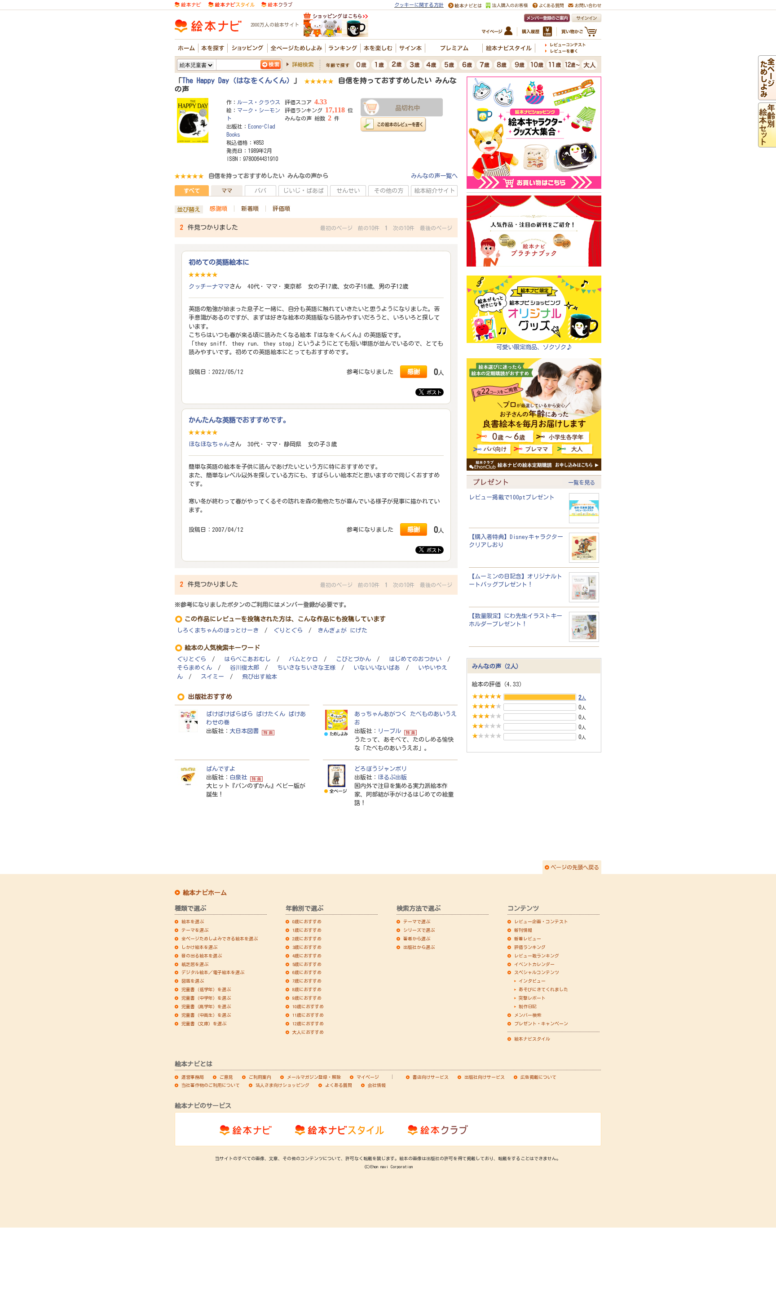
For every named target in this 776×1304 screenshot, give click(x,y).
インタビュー (532, 981)
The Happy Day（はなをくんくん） (238, 80)
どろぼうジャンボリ (380, 768)
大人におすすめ (308, 1032)
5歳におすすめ (307, 964)
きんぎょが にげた (342, 630)
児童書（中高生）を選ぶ (206, 1015)
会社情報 (377, 1085)
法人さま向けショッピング (282, 1085)
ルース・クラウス (258, 102)
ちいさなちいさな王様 (306, 668)
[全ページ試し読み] (767, 95)
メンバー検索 (527, 1015)
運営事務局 (192, 1077)
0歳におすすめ (307, 921)
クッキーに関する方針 (419, 4)
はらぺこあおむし (247, 659)
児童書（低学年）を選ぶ (206, 989)
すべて (192, 190)
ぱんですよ (220, 768)
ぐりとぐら (288, 630)
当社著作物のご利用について (210, 1085)
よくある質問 (338, 1085)
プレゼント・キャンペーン (541, 1023)
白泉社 (238, 777)
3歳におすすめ (307, 947)
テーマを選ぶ (194, 930)
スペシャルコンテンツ (536, 972)
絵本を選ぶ (192, 921)
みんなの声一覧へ (434, 176)
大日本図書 (244, 731)
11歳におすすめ (308, 1015)
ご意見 (226, 1077)
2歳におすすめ (307, 938)
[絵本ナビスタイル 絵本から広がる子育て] (231, 4)
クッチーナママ (209, 286)
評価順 (281, 208)
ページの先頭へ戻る (575, 867)
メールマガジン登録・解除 (314, 1077)
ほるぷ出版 (392, 777)
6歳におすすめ (307, 972)
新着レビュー (527, 938)
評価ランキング (530, 947)
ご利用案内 (260, 1077)
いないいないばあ (376, 668)
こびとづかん (353, 659)
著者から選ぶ (416, 938)
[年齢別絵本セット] (767, 143)
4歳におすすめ (307, 955)
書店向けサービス (431, 1077)
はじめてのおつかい (415, 659)
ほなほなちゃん (209, 444)
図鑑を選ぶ (192, 981)
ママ (226, 190)
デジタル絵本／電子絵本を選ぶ (212, 972)
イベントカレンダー (534, 964)
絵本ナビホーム (205, 893)
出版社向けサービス (484, 1077)
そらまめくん (194, 668)
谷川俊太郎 (244, 668)
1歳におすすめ (307, 930)
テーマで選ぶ (416, 921)
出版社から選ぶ (419, 947)
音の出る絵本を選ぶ (201, 955)
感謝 (413, 371)
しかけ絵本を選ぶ (199, 947)
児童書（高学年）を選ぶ (206, 1006)
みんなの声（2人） (497, 666)
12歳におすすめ (308, 1023)
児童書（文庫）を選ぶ (203, 1023)
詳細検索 (302, 64)
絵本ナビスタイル (532, 1039)
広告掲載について (538, 1077)
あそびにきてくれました (543, 989)
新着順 (250, 208)
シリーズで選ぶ (419, 930)
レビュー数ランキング (536, 955)
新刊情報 (523, 930)
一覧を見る (581, 482)
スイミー (212, 677)
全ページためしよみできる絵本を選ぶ (219, 938)
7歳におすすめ (307, 981)
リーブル (389, 731)
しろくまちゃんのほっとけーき (218, 630)
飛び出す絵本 (259, 677)
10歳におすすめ (308, 1006)
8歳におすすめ (307, 989)
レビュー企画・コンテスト (541, 921)
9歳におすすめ (307, 998)
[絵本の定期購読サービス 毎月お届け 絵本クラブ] (276, 4)
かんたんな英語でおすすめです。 (239, 419)
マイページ (368, 1077)
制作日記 (528, 1006)
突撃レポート (532, 998)
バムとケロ (303, 659)
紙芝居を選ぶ (194, 964)
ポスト (432, 392)
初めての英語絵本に (219, 262)
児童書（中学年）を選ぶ (206, 998)
